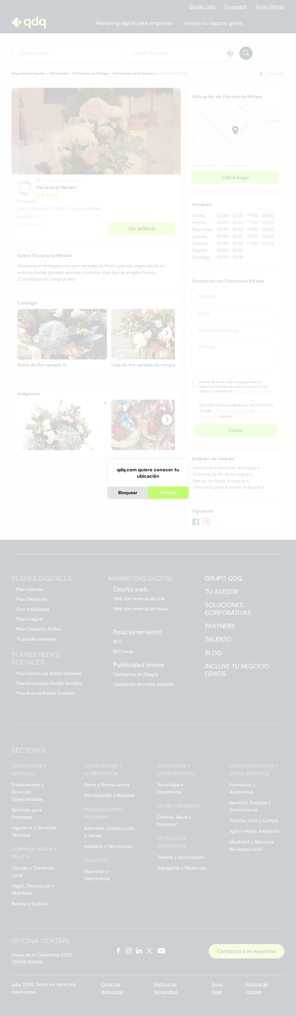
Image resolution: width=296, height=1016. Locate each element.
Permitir (168, 493)
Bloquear (127, 493)
